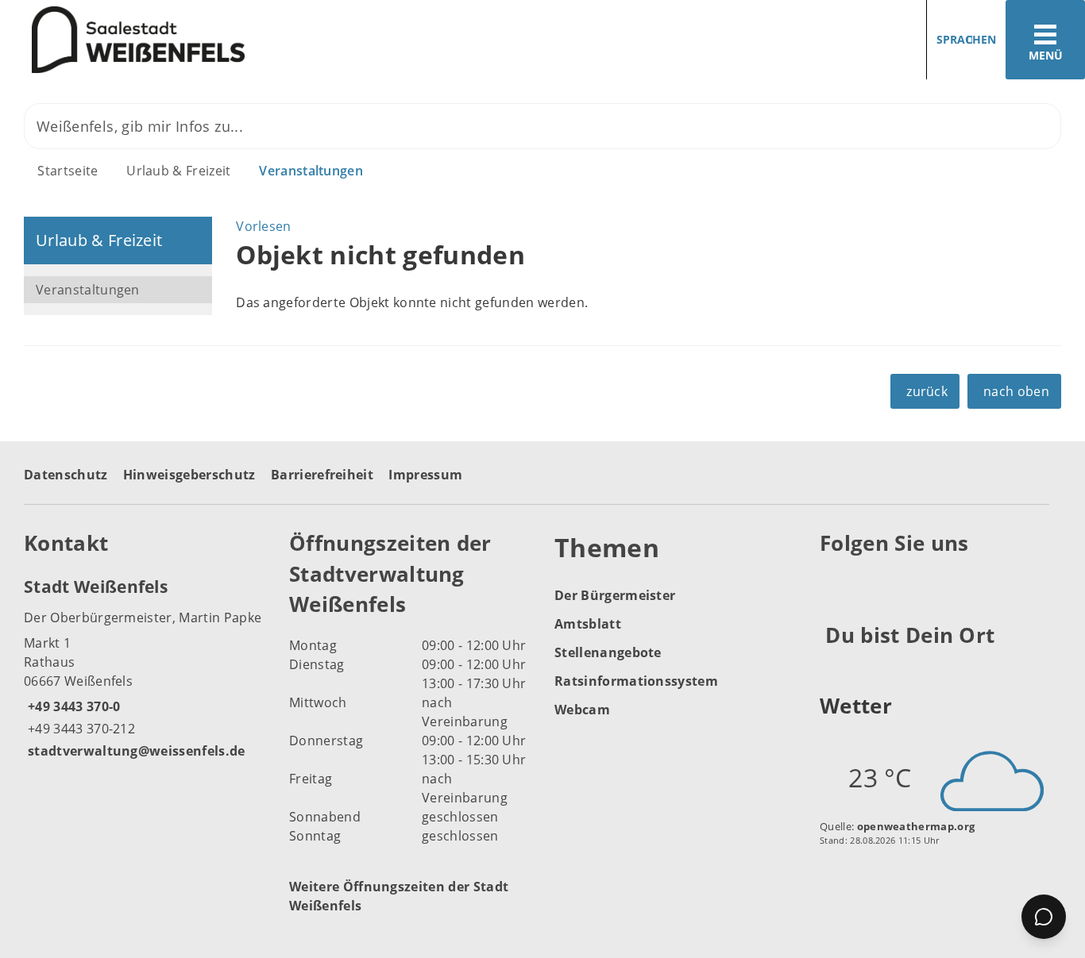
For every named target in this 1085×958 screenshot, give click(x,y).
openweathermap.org (916, 826)
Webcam (582, 709)
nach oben (1016, 391)
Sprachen (966, 39)
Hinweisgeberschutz (189, 474)
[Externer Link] (834, 583)
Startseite (67, 170)
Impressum (425, 474)
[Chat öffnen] (1043, 917)
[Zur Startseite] (265, 40)
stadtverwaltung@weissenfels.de (134, 751)
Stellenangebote (608, 652)
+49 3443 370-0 (72, 706)
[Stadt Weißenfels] (144, 667)
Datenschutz (66, 474)
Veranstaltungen (311, 170)
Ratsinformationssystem (636, 681)
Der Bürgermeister (614, 595)
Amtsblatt (587, 624)
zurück (927, 391)
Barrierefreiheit (322, 474)
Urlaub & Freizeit (178, 170)
